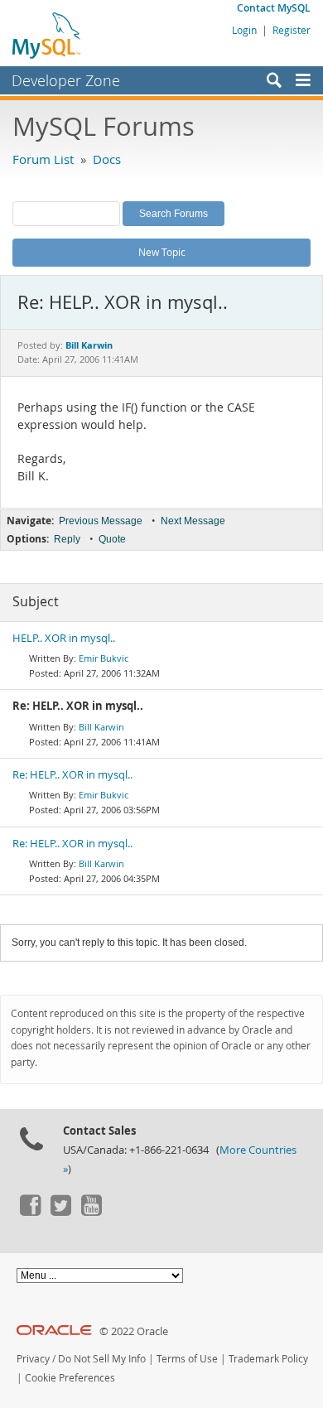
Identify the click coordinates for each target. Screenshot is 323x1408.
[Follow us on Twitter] (60, 1212)
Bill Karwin (101, 727)
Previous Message (100, 521)
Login (244, 29)
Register (291, 29)
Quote (112, 539)
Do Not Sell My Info (102, 1359)
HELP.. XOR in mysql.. (63, 638)
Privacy (33, 1359)
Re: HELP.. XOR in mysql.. (72, 775)
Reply (67, 539)
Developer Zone (66, 80)
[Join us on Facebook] (30, 1212)
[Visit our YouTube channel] (91, 1212)
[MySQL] (47, 35)
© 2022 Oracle (133, 1331)
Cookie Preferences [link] (70, 1378)
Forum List (43, 159)
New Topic (162, 251)
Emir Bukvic (103, 658)
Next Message (193, 521)
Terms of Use (187, 1359)
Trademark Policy (268, 1359)
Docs (107, 159)
